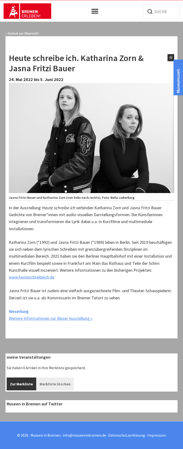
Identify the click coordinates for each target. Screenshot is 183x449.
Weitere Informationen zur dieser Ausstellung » (50, 318)
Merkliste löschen (55, 384)
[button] (96, 11)
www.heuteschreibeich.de (31, 277)
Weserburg (19, 311)
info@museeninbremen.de (84, 435)
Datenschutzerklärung (126, 435)
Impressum (156, 435)
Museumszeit (178, 81)
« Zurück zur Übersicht (22, 33)
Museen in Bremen (27, 10)
